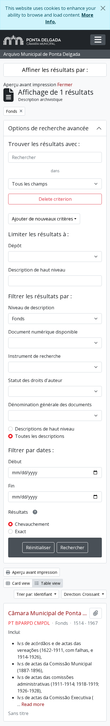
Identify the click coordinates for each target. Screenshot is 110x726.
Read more (32, 704)
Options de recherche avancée (48, 128)
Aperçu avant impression (34, 572)
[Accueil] (34, 40)
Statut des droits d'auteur (35, 380)
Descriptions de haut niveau (44, 429)
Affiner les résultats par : (55, 70)
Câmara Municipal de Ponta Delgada (47, 613)
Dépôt (14, 245)
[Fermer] (103, 8)
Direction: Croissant (82, 594)
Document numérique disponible (43, 332)
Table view (50, 583)
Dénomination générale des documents (50, 404)
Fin (11, 486)
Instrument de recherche (34, 356)
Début (14, 461)
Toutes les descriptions (39, 436)
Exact (20, 531)
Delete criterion (55, 199)
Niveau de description (31, 307)
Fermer (64, 84)
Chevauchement (32, 524)
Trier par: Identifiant (34, 594)
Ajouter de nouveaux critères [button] (42, 219)
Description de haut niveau (36, 270)
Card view (20, 583)
